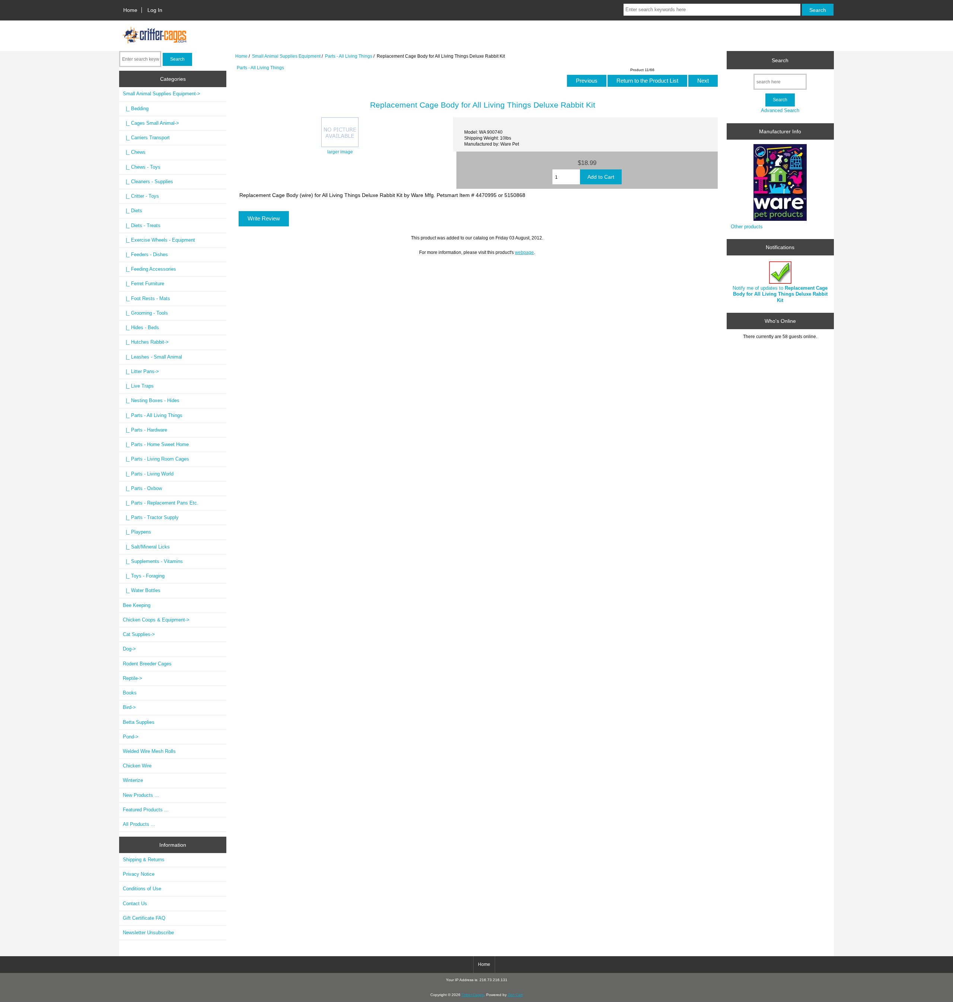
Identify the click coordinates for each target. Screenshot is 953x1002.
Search (780, 60)
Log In (154, 10)
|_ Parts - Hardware (145, 430)
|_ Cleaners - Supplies (148, 181)
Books (130, 693)
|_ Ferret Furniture (143, 283)
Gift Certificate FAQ (144, 918)
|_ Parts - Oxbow (142, 488)
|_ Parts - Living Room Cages (156, 459)
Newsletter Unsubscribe (148, 932)
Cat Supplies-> (139, 634)
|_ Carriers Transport (146, 137)
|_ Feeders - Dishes (145, 254)
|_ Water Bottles (141, 590)
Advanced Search (780, 110)
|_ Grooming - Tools (145, 313)
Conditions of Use (142, 888)
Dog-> (129, 649)
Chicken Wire (137, 766)
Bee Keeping (136, 605)
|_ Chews (134, 152)
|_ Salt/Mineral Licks (146, 547)
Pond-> (130, 736)
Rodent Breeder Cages (147, 664)
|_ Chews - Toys (141, 167)
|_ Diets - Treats (141, 225)
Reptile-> (132, 678)
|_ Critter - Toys (141, 196)
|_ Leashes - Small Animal (152, 357)
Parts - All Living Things (348, 56)
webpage (524, 252)
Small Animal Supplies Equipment (286, 56)
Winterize (133, 780)
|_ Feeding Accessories (149, 269)
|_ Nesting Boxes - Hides (151, 400)
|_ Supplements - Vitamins (153, 561)
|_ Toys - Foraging (144, 576)
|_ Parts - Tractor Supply (151, 517)
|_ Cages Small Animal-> (151, 123)
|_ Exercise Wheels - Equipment (159, 240)
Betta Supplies (138, 722)
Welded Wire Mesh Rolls (149, 751)
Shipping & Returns (144, 859)
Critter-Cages (473, 995)
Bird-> (129, 707)
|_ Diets (132, 210)
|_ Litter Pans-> (141, 371)
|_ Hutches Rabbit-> (146, 342)
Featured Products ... (146, 809)
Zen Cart (515, 995)
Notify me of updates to (780, 294)
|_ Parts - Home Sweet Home (156, 444)
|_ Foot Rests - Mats (146, 298)
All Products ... (139, 824)
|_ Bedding (136, 108)
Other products (747, 226)
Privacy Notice (138, 874)
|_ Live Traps (138, 386)
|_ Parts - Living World (148, 474)
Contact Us (135, 903)
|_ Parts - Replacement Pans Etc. (160, 503)
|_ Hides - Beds (141, 327)
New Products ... (141, 795)
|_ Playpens (137, 532)
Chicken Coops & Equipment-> (156, 620)
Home (130, 10)
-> (161, 93)
